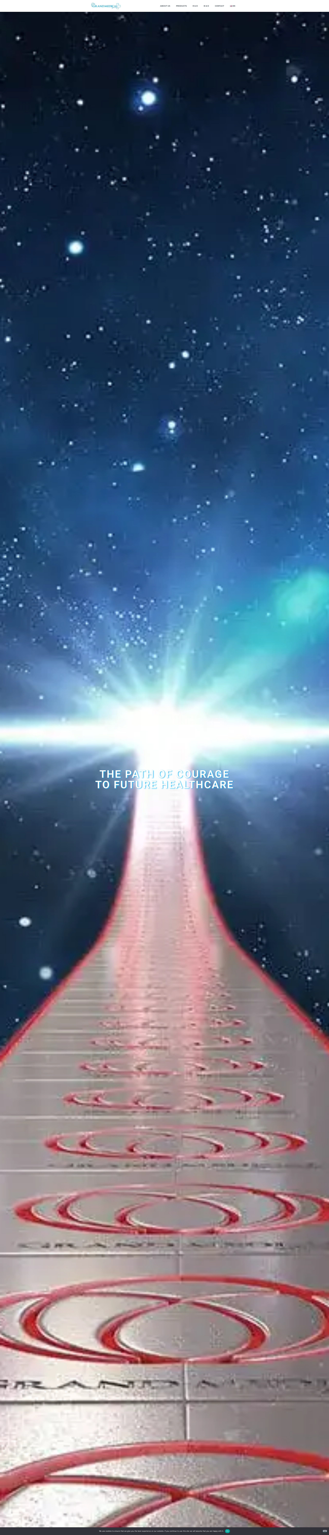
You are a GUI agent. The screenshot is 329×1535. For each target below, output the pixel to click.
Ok (227, 1531)
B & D (206, 6)
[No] (325, 1531)
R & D (195, 6)
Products (181, 6)
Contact (219, 6)
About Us (165, 6)
